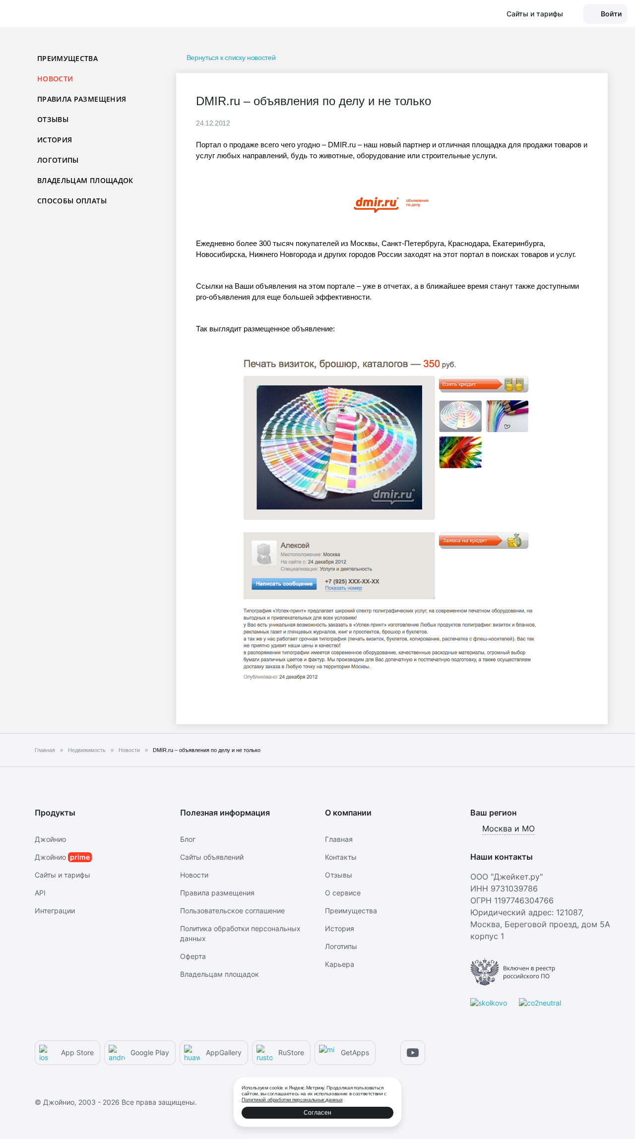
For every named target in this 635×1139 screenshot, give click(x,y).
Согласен (317, 1112)
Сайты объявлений (212, 857)
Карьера (339, 964)
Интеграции (55, 910)
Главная (339, 839)
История (54, 139)
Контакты (341, 857)
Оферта (193, 956)
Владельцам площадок (85, 180)
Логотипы (58, 160)
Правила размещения (81, 99)
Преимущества (67, 58)
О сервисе (343, 892)
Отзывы (52, 119)
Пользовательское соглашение (232, 910)
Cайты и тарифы (62, 875)
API (40, 892)
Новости (194, 875)
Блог (187, 839)
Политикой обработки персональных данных (292, 1099)
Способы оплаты (72, 200)
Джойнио (50, 839)
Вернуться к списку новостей (231, 58)
